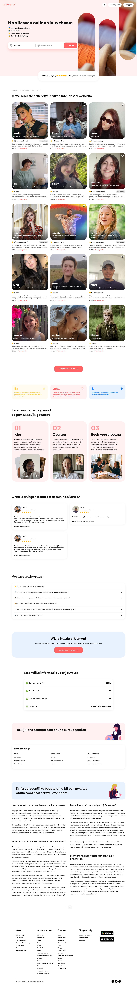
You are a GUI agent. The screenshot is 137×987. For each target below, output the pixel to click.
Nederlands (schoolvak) (45, 963)
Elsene (60, 961)
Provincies (19, 948)
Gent (59, 935)
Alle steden (62, 968)
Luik (59, 945)
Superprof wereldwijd (23, 943)
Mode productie (19, 760)
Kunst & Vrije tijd (24, 90)
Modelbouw (18, 764)
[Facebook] (113, 981)
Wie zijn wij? (20, 935)
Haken (16, 753)
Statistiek (40, 948)
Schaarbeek (62, 943)
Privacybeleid (20, 940)
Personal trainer (42, 971)
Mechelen (61, 963)
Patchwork (91, 757)
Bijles (39, 950)
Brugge (60, 948)
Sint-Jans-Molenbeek (65, 955)
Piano (39, 943)
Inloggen (128, 5)
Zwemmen (40, 937)
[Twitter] (116, 981)
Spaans (39, 961)
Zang (39, 945)
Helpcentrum (83, 937)
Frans (39, 940)
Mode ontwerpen (93, 753)
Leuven (60, 953)
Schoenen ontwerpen (95, 764)
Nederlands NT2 (42, 953)
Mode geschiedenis (94, 760)
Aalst (60, 966)
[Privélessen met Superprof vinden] (9, 4)
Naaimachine (55, 753)
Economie (40, 968)
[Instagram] (119, 981)
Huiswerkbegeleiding (44, 955)
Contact (82, 940)
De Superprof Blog (85, 935)
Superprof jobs (21, 950)
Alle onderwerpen (43, 973)
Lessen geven (115, 5)
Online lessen (20, 945)
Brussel (60, 958)
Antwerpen (62, 937)
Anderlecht (62, 950)
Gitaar (39, 958)
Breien (53, 757)
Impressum (19, 937)
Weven (53, 764)
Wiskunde (40, 935)
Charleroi (61, 940)
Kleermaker (18, 757)
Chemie (39, 966)
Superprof (14, 90)
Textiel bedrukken (57, 760)
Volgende (70, 907)
